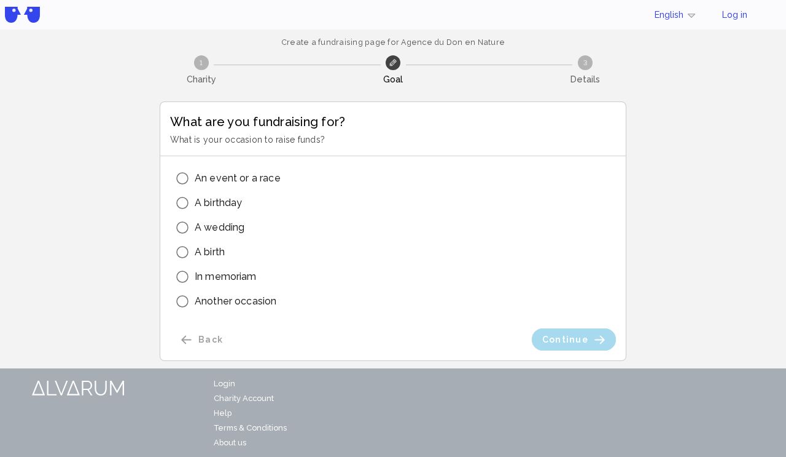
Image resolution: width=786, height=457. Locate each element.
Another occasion (235, 301)
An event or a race (238, 178)
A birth (210, 252)
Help (223, 413)
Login (224, 383)
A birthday (219, 203)
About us (230, 442)
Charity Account (244, 398)
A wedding (219, 227)
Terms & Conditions (250, 427)
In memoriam (226, 276)
